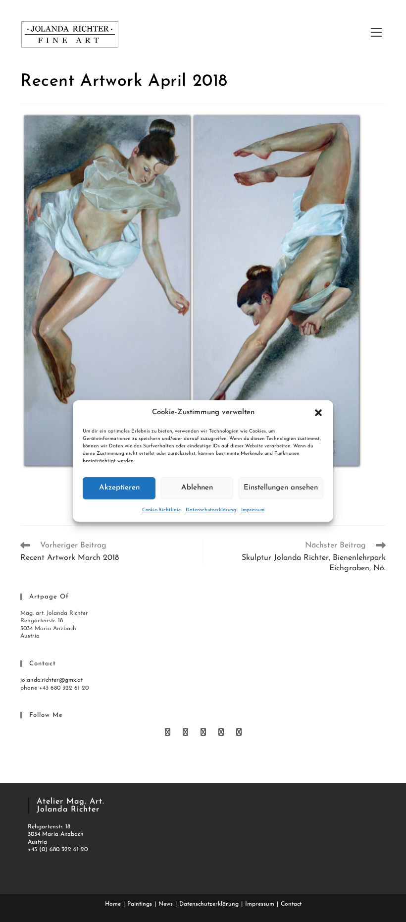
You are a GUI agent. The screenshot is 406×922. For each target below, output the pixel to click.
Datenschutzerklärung (211, 510)
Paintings (139, 904)
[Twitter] (168, 733)
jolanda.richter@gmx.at (51, 680)
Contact (291, 904)
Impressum (252, 510)
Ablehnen (197, 487)
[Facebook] (186, 733)
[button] (318, 413)
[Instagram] (239, 733)
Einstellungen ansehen (281, 487)
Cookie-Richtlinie (161, 510)
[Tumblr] (222, 733)
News (165, 904)
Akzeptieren (119, 487)
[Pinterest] (204, 733)
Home (113, 904)
